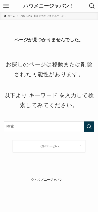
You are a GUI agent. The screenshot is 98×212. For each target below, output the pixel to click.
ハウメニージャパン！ (49, 6)
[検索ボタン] (92, 6)
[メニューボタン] (6, 6)
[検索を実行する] (89, 126)
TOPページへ (49, 146)
